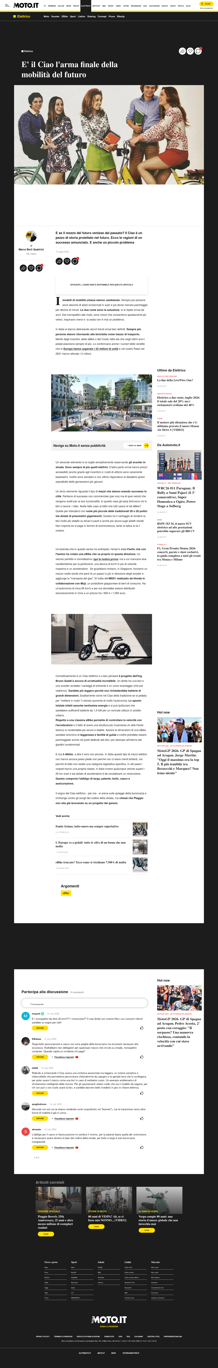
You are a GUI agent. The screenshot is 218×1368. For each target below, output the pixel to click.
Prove (112, 16)
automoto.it (85, 1353)
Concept (102, 16)
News (46, 1267)
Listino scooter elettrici (132, 1277)
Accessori (154, 1282)
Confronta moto (129, 1298)
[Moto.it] (26, 5)
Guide (46, 1282)
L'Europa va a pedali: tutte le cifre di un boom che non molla (91, 844)
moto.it (101, 1353)
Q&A (126, 1293)
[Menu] (7, 5)
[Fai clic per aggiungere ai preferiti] (190, 51)
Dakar (73, 1288)
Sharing (91, 16)
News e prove (51, 1262)
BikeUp (121, 16)
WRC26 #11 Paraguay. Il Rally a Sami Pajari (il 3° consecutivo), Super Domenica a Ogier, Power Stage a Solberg (176, 497)
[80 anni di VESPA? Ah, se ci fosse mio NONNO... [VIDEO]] (109, 1200)
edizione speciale (49, 1211)
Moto (46, 16)
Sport (73, 16)
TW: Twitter (31, 253)
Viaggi (46, 1288)
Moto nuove (155, 1267)
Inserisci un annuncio (157, 1298)
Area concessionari (206, 8)
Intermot (100, 1282)
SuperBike (74, 1277)
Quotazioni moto (130, 1282)
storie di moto (97, 1211)
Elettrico (28, 51)
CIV (72, 1293)
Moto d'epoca (155, 1277)
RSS (128, 1336)
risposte (70, 1057)
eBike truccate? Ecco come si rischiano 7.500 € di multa (91, 862)
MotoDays (101, 1277)
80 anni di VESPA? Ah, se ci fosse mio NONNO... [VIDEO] (107, 1218)
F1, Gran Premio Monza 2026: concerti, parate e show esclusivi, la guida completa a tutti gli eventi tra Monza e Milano (179, 553)
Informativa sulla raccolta (13, 1362)
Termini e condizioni (63, 1336)
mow (113, 1353)
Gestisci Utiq (153, 1336)
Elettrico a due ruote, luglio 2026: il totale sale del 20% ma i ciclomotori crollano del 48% (178, 401)
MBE (99, 1272)
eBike (66, 893)
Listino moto (128, 1267)
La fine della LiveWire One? (175, 380)
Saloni (101, 1262)
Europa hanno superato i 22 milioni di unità (90, 349)
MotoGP (73, 1272)
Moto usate (154, 1272)
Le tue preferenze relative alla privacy (46, 1362)
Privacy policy (43, 1336)
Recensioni (128, 1288)
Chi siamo (138, 1336)
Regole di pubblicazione (88, 1336)
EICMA (100, 1267)
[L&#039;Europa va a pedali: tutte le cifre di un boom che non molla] (140, 847)
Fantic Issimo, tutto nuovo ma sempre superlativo (87, 826)
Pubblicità (109, 1336)
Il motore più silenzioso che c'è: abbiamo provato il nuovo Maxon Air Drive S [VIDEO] (178, 426)
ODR (120, 1336)
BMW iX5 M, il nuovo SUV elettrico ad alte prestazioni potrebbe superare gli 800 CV (176, 527)
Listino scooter (129, 1272)
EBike (65, 16)
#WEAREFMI (75, 1298)
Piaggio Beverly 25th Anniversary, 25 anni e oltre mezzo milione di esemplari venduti (55, 1222)
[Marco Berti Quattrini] (31, 235)
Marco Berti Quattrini (31, 249)
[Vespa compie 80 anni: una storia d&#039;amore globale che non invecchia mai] (159, 1200)
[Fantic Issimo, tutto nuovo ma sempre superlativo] (140, 829)
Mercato (155, 1262)
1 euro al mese (134, 445)
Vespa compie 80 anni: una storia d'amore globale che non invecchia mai (158, 1220)
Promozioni (154, 1293)
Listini (128, 1262)
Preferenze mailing (173, 1336)
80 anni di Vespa (148, 1211)
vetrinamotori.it (130, 1353)
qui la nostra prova (106, 559)
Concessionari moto (157, 1288)
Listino (81, 16)
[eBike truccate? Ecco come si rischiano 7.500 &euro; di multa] (140, 865)
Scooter (55, 16)
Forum (46, 1298)
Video (46, 1293)
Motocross (74, 1282)
